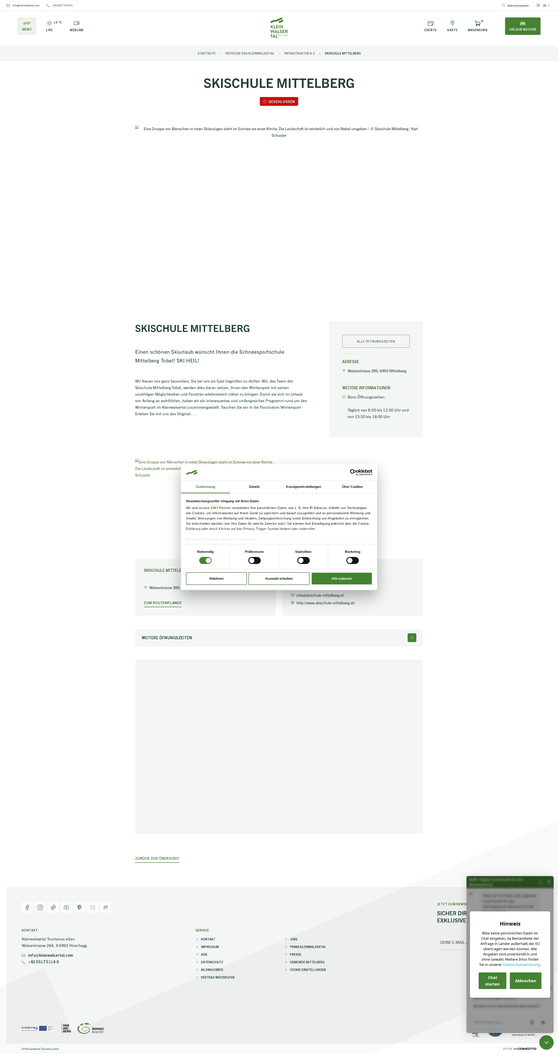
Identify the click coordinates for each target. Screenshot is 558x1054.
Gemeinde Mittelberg (307, 962)
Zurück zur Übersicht (157, 858)
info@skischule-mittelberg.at (320, 595)
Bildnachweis (212, 970)
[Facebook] (27, 907)
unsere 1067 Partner (215, 508)
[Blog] (105, 907)
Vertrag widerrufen (218, 977)
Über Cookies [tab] (352, 487)
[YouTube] (66, 907)
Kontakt (208, 939)
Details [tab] (254, 487)
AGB (204, 954)
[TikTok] (53, 907)
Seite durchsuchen (518, 5)
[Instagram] (40, 907)
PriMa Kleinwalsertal (308, 947)
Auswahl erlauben (279, 578)
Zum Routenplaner (163, 603)
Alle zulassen (342, 578)
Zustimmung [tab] (205, 487)
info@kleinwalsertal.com (26, 5)
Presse (295, 954)
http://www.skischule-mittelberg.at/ (325, 602)
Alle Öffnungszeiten (376, 341)
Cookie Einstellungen (308, 970)
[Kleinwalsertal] (279, 27)
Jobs (294, 939)
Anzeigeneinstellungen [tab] (303, 487)
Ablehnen (216, 578)
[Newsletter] (92, 907)
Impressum (210, 947)
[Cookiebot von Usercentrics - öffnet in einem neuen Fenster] (353, 472)
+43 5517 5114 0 (62, 5)
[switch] (254, 560)
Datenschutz (212, 962)
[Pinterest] (79, 907)
